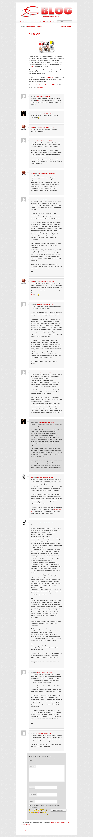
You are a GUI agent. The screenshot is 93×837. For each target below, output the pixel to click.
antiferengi (33, 127)
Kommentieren (29, 21)
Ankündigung (53, 21)
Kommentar (32, 766)
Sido (50, 86)
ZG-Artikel (54, 84)
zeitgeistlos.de (27, 830)
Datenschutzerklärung (44, 21)
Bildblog (33, 66)
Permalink (40, 87)
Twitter (37, 830)
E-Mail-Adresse (33, 795)
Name (32, 787)
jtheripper (40, 26)
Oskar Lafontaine (42, 86)
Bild (38, 100)
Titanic (32, 295)
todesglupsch (33, 523)
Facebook (43, 830)
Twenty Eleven (51, 830)
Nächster (69, 26)
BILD (30, 86)
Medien (46, 84)
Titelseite (53, 86)
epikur (32, 477)
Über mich (22, 21)
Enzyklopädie (36, 21)
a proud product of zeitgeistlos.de (50, 16)
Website (31, 801)
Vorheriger (63, 26)
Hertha (36, 86)
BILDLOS (33, 86)
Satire (50, 84)
